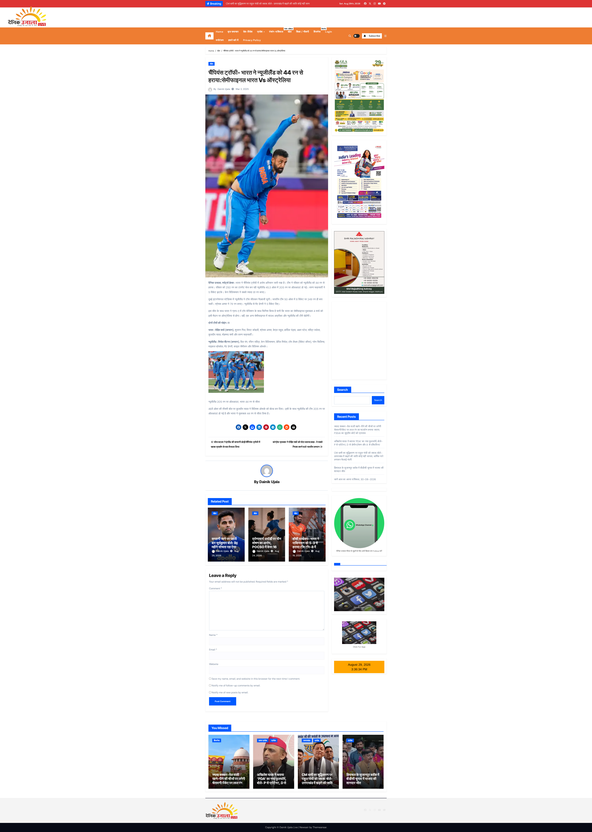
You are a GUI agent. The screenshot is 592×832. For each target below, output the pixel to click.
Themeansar (320, 827)
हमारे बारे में (233, 40)
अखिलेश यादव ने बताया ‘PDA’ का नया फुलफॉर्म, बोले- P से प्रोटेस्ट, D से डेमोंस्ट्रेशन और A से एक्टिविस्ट (358, 443)
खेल (290, 31)
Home (219, 31)
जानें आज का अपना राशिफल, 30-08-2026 (355, 479)
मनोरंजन (220, 40)
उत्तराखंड (306, 740)
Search (342, 390)
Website (213, 664)
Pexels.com (359, 607)
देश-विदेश (248, 31)
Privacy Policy (252, 40)
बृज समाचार (233, 31)
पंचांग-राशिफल (277, 30)
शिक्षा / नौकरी (302, 31)
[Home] (209, 35)
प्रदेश (260, 31)
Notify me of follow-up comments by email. (236, 685)
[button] (385, 36)
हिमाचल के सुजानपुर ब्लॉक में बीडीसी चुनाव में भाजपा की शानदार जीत (362, 779)
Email (213, 649)
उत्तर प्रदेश (263, 740)
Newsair (304, 827)
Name (213, 635)
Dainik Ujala (224, 89)
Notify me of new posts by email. (230, 692)
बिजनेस (318, 30)
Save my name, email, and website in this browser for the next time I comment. (256, 678)
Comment (215, 588)
